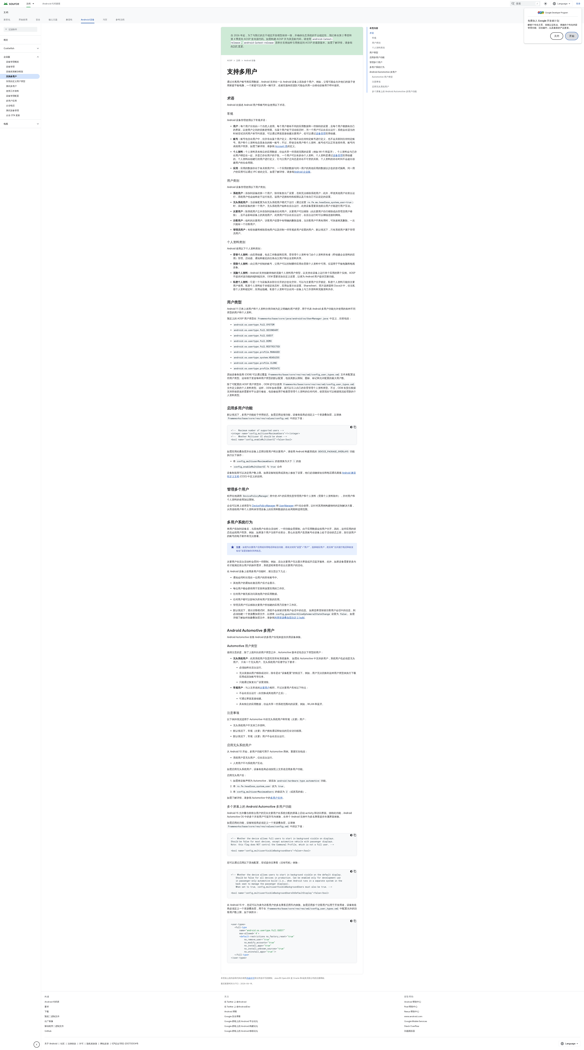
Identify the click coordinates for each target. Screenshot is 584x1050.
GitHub (48, 1031)
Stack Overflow (411, 1026)
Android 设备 (87, 19)
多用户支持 (276, 797)
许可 (81, 1043)
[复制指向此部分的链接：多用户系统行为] (256, 522)
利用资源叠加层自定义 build (289, 617)
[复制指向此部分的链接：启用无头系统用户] (254, 745)
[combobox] (525, 3)
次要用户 (265, 687)
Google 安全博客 (232, 1016)
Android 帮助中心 (412, 1001)
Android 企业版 (302, 171)
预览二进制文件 (52, 1016)
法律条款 (72, 1043)
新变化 (7, 19)
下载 (47, 1011)
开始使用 (23, 19)
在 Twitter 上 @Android (235, 1001)
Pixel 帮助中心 (410, 1006)
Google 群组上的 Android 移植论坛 (241, 1031)
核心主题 (53, 19)
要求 (47, 1006)
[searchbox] (20, 29)
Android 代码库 (52, 1001)
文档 (28, 3)
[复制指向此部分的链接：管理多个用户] (252, 489)
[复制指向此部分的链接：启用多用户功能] (256, 408)
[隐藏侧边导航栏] (37, 1044)
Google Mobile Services (415, 1021)
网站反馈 (104, 1043)
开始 (571, 36)
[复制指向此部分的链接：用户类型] (245, 302)
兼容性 (69, 19)
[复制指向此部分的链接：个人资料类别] (248, 242)
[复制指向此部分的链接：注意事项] (242, 713)
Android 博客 (230, 1011)
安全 (38, 19)
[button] (18, 48)
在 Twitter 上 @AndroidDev (237, 1006)
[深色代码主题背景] (351, 427)
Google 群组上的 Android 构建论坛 (241, 1026)
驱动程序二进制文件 (54, 1026)
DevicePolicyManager (264, 505)
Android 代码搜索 (51, 3)
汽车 (105, 19)
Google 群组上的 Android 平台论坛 (241, 1021)
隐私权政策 (92, 1043)
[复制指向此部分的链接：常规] (236, 114)
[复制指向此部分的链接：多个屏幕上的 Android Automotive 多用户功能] (294, 807)
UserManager (286, 505)
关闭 (556, 36)
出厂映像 (49, 1021)
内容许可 (250, 978)
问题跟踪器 (409, 1031)
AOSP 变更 (237, 46)
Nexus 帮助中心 (411, 1011)
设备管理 (321, 133)
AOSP (229, 60)
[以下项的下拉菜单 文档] (35, 3)
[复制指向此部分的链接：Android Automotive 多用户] (277, 631)
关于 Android (51, 1043)
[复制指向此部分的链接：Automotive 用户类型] (260, 646)
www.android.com (413, 1016)
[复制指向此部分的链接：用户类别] (242, 181)
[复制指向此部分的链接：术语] (237, 98)
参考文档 (120, 19)
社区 (62, 1043)
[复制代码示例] (355, 427)
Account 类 (281, 146)
